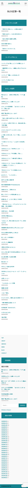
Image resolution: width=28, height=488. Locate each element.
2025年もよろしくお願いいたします (10, 101)
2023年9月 (4, 442)
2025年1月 (4, 423)
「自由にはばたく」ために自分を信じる (11, 34)
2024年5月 (4, 427)
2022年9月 (4, 456)
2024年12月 (4, 425)
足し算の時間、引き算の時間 (8, 257)
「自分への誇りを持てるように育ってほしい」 (13, 118)
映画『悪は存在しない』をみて (9, 113)
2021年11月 (4, 473)
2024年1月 (4, 435)
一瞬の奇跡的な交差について (8, 302)
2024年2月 (4, 433)
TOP (2, 337)
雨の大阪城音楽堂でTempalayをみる (10, 184)
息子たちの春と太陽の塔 (7, 180)
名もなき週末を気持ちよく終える (9, 232)
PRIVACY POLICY (6, 410)
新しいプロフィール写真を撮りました (10, 194)
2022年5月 (4, 462)
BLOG (2, 350)
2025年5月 (4, 421)
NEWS (3, 347)
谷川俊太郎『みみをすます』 (8, 307)
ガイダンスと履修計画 (7, 242)
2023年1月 (4, 452)
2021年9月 (4, 477)
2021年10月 (4, 475)
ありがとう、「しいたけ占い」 (9, 175)
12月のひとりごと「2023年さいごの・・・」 (12, 148)
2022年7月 (4, 458)
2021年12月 (4, 471)
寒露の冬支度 (4, 288)
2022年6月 (4, 460)
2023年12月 (4, 436)
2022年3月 (4, 466)
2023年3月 (4, 450)
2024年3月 (4, 431)
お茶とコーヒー (5, 278)
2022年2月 (4, 468)
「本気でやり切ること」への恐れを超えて (12, 29)
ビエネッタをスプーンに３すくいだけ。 (11, 130)
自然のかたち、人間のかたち (8, 189)
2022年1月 (4, 469)
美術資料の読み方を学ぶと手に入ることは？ (12, 227)
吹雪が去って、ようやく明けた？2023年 (11, 199)
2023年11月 (4, 438)
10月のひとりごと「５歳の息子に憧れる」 (12, 158)
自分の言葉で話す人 (6, 43)
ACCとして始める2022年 (7, 266)
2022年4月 (4, 464)
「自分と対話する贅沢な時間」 (9, 39)
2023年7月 (4, 444)
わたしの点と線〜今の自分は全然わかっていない (13, 252)
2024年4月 (4, 429)
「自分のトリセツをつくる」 (8, 48)
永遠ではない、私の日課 (7, 211)
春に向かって (4, 261)
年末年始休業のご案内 (7, 394)
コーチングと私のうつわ (7, 80)
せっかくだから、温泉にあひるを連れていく (12, 297)
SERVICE (3, 344)
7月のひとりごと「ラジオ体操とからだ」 (11, 170)
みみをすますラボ (7, 486)
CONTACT (3, 353)
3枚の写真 (4, 317)
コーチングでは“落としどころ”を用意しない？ (13, 63)
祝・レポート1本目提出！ (7, 237)
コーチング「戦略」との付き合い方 (10, 75)
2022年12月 (4, 454)
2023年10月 (4, 440)
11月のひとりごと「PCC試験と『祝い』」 (12, 153)
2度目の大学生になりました (8, 247)
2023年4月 (4, 448)
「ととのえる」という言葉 (8, 283)
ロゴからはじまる (5, 312)
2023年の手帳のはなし (7, 216)
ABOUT (3, 340)
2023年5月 (4, 446)
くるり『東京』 (5, 293)
